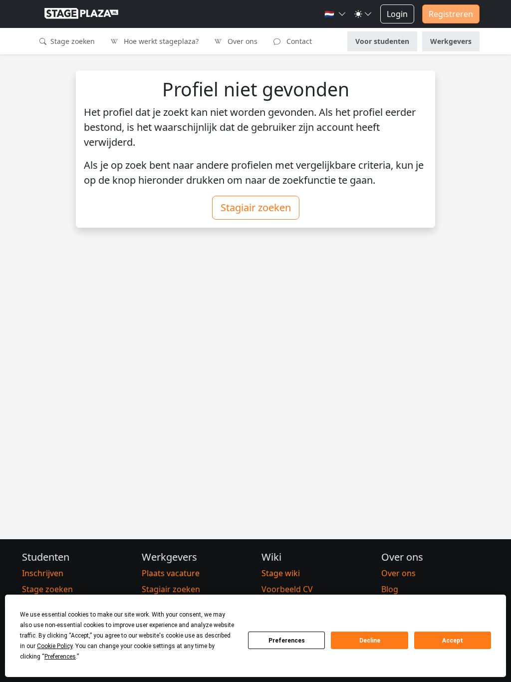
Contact (298, 41)
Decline (369, 640)
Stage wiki (280, 573)
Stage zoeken (71, 41)
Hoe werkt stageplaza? (160, 41)
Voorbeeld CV (287, 589)
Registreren (451, 13)
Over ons (241, 41)
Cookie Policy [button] (54, 646)
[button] (335, 14)
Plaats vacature (171, 573)
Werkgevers (451, 41)
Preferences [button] (60, 656)
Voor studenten (382, 41)
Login (397, 13)
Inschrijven (42, 573)
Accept (452, 640)
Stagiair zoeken (256, 207)
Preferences (286, 640)
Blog (389, 589)
